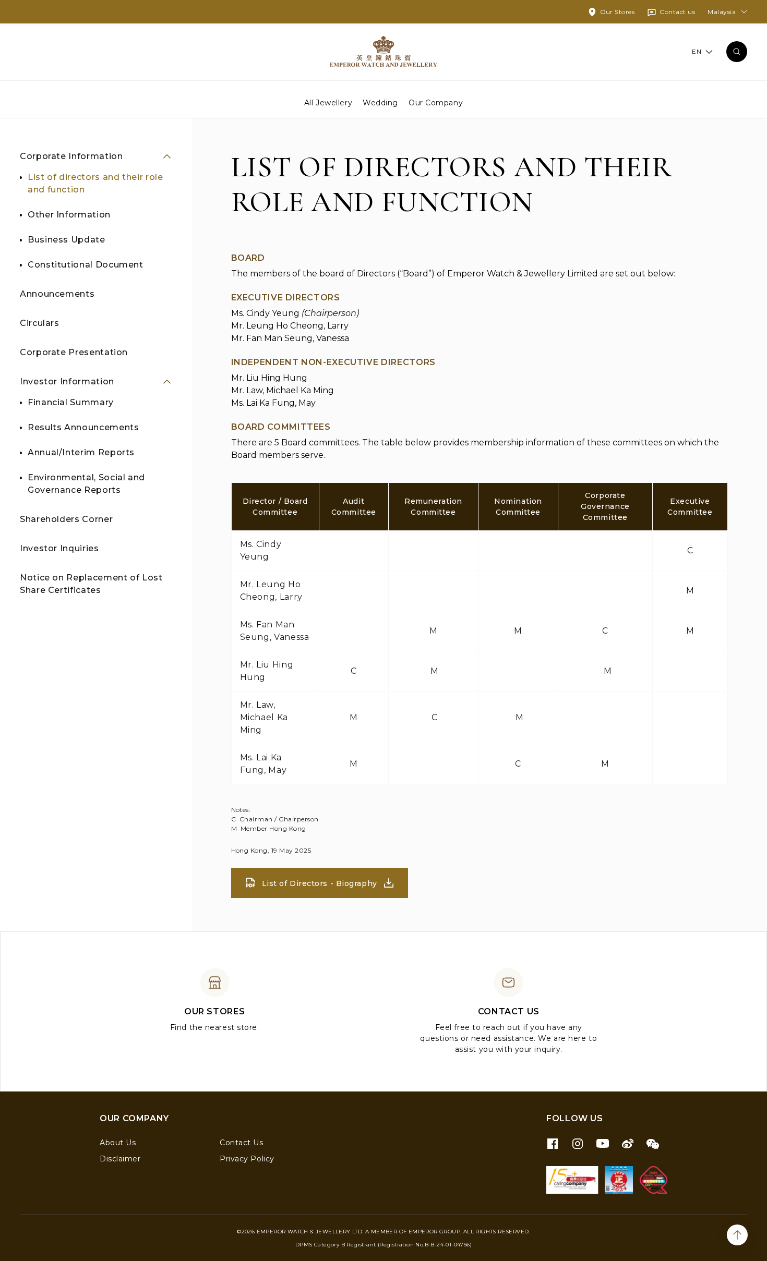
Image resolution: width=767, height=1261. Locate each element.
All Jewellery (328, 102)
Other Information (69, 215)
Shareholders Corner (66, 519)
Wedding (380, 102)
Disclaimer (120, 1158)
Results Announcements (83, 427)
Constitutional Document (85, 265)
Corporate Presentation (74, 352)
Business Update (66, 240)
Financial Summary (71, 402)
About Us (118, 1142)
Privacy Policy (247, 1158)
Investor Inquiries (59, 548)
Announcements (57, 294)
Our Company (436, 102)
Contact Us (241, 1142)
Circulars (39, 323)
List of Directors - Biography (319, 883)
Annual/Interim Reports (81, 452)
